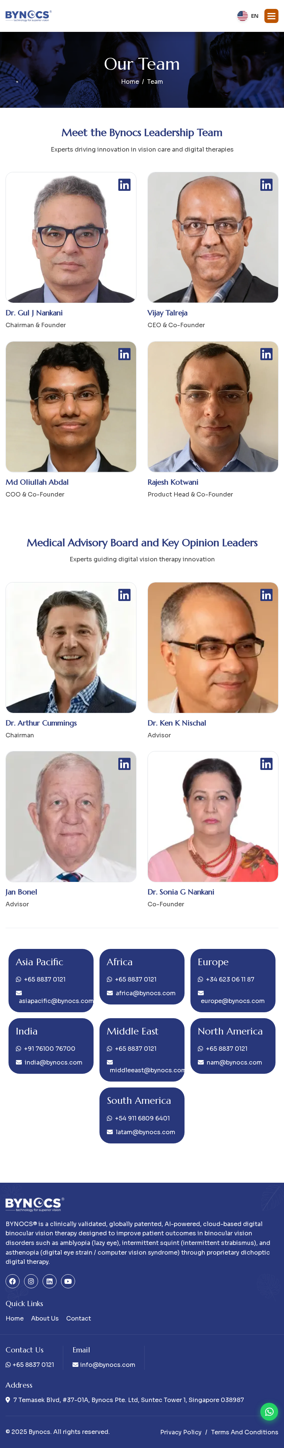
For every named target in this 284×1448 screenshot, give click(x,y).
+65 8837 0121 (44, 979)
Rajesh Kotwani (173, 482)
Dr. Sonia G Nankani (181, 892)
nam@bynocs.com (234, 1062)
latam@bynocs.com (145, 1132)
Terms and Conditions (244, 1432)
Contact (78, 1318)
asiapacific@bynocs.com (52, 1001)
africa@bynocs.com (146, 993)
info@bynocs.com (107, 1365)
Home (130, 82)
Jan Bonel (21, 892)
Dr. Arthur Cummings (41, 723)
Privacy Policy (181, 1432)
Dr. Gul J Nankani (34, 313)
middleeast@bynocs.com (143, 1070)
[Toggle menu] (271, 16)
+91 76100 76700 (49, 1049)
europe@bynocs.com (233, 1001)
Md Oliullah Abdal (37, 482)
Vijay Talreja (167, 313)
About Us (45, 1318)
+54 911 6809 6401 (142, 1118)
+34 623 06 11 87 (230, 979)
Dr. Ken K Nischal (177, 723)
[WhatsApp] (269, 1412)
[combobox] (247, 15)
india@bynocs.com (53, 1062)
